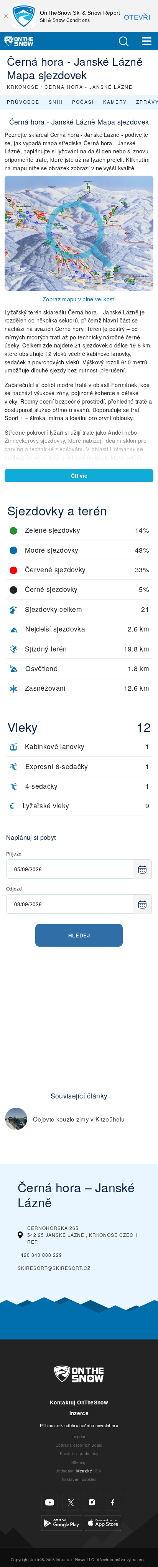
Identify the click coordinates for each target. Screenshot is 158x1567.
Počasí (83, 101)
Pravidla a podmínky (79, 1453)
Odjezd (14, 888)
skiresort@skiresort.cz (54, 1268)
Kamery (115, 101)
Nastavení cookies (79, 1479)
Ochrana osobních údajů (79, 1445)
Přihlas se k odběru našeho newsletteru (79, 1425)
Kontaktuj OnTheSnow (79, 1402)
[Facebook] (113, 1502)
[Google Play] (61, 1522)
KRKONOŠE (23, 86)
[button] (123, 41)
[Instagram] (92, 1502)
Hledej (79, 935)
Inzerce (79, 1413)
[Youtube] (49, 1502)
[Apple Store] (103, 1522)
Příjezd (13, 853)
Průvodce (23, 101)
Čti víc (79, 475)
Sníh (56, 101)
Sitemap (79, 1462)
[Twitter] (71, 1502)
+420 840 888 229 (40, 1254)
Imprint (78, 1436)
